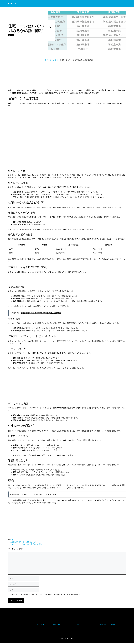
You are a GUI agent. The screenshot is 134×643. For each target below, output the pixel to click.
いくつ (12, 3)
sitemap (40, 624)
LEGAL (77, 624)
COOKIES (56, 624)
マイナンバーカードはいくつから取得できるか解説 (26, 544)
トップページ (46, 60)
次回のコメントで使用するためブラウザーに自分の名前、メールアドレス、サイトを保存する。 (46, 594)
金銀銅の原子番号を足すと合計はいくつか (23, 542)
